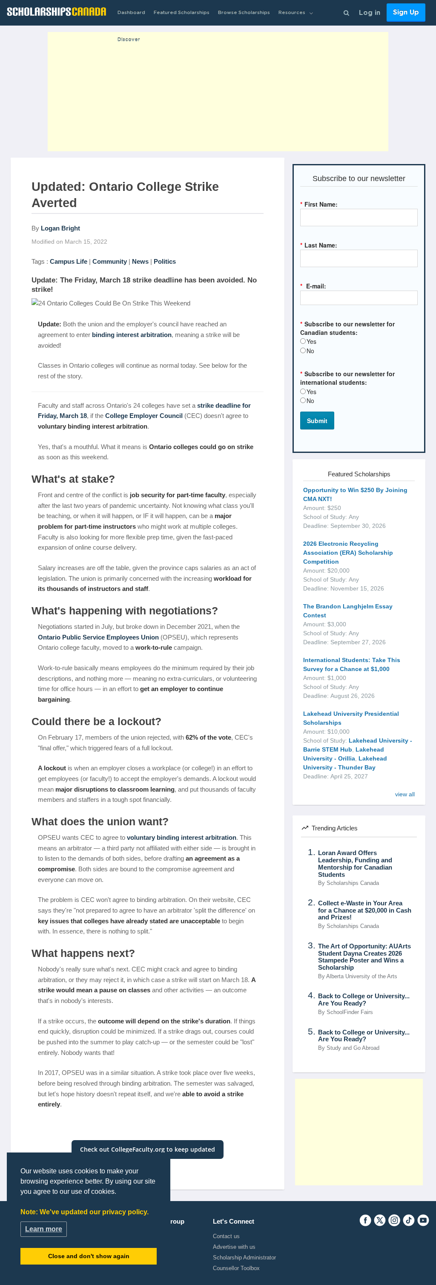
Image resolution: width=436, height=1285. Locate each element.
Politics (165, 261)
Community (109, 261)
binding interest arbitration (132, 334)
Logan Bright (60, 228)
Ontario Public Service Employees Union (98, 637)
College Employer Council (144, 415)
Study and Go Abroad (353, 1048)
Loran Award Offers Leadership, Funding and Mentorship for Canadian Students (355, 864)
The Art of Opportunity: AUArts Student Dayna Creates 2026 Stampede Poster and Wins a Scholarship (364, 957)
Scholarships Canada (353, 883)
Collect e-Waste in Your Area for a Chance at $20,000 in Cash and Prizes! (364, 910)
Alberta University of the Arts (361, 977)
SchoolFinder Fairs (350, 1012)
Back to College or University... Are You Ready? (364, 1000)
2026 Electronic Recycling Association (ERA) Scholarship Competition (348, 552)
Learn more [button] (43, 1229)
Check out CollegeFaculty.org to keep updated (147, 1149)
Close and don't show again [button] (88, 1256)
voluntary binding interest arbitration (181, 837)
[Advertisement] (218, 91)
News (140, 261)
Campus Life (68, 261)
